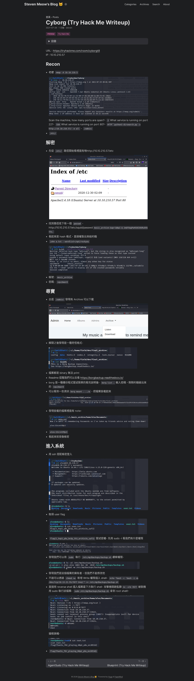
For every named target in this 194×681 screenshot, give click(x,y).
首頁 (48, 17)
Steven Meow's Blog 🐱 (43, 4)
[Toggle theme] (65, 4)
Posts (56, 17)
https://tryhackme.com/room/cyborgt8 (76, 50)
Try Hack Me (63, 34)
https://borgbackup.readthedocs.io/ (101, 377)
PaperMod (118, 677)
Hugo (110, 677)
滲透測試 (51, 34)
